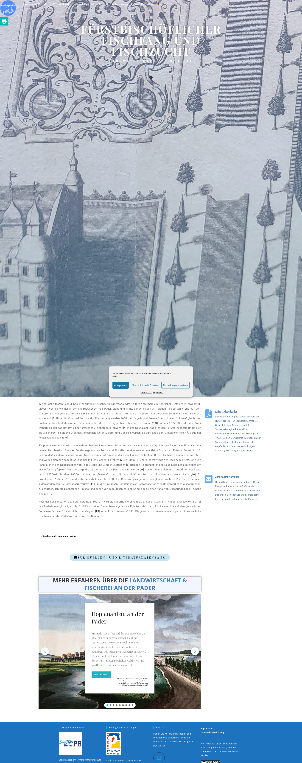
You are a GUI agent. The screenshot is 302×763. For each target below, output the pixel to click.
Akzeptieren (120, 385)
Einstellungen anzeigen (175, 385)
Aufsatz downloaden (226, 411)
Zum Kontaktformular (227, 477)
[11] (92, 484)
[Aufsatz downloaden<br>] (208, 413)
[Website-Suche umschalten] (168, 4)
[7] (121, 459)
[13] (97, 511)
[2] (54, 418)
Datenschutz (146, 392)
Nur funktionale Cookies (145, 385)
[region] (120, 651)
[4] (124, 427)
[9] (142, 469)
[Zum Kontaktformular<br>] (208, 479)
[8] (127, 464)
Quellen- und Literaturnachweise (59, 536)
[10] (193, 474)
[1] (199, 403)
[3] (156, 423)
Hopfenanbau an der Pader (118, 617)
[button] (4, 21)
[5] (66, 437)
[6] (73, 450)
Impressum (158, 392)
